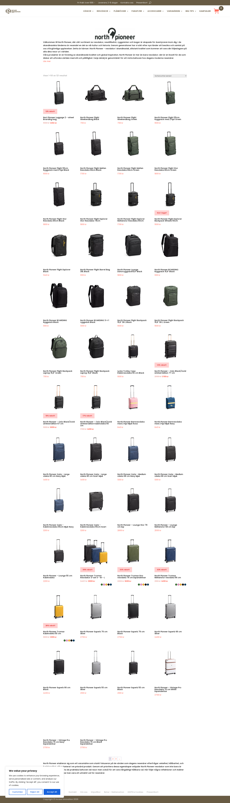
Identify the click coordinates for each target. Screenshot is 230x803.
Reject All (34, 792)
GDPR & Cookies (135, 792)
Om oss (83, 792)
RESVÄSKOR (102, 11)
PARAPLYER (137, 11)
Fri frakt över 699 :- (86, 3)
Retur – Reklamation (114, 792)
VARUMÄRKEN (173, 11)
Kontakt (73, 792)
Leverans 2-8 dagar (108, 3)
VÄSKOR (87, 11)
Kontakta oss (127, 3)
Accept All (52, 792)
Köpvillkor (96, 792)
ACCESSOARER (154, 11)
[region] (34, 782)
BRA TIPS (190, 11)
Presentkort (141, 3)
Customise (17, 792)
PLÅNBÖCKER (120, 11)
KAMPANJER (205, 11)
